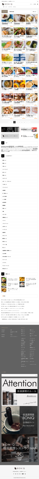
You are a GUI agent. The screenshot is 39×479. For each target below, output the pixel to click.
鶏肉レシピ (18, 38)
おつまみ (27, 146)
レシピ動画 (4, 199)
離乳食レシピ (5, 238)
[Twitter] (15, 473)
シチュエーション (5, 223)
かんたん (14, 147)
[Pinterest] (19, 473)
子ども (7, 150)
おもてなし (30, 146)
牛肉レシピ (4, 166)
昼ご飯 (19, 150)
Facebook (3, 334)
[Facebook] (13, 473)
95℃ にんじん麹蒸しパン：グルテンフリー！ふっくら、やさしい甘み (12, 308)
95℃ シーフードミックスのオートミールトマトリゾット (10, 310)
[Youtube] (22, 473)
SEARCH (37, 1)
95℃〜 (11, 25)
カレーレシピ (5, 259)
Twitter (11, 334)
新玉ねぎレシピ (5, 268)
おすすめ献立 (5, 196)
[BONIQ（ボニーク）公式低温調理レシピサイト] (7, 4)
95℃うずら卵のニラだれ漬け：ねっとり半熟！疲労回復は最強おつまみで (13, 299)
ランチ (31, 149)
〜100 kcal (21, 25)
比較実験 (6, 104)
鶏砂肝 (15, 104)
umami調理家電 (9, 146)
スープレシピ (5, 229)
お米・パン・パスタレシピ (5, 38)
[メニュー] (37, 4)
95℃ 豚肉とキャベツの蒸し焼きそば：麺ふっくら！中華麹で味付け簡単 (12, 304)
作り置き (4, 150)
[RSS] (25, 473)
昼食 (21, 150)
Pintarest (3, 336)
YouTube (3, 331)
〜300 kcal (24, 51)
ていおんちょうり (26, 147)
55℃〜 (33, 104)
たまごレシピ (22, 38)
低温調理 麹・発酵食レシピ (33, 64)
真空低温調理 (26, 150)
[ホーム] (3, 6)
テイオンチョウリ (19, 149)
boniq (3, 146)
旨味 (15, 150)
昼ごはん (17, 150)
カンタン (11, 149)
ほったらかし (31, 147)
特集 (3, 211)
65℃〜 (12, 104)
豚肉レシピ (3, 117)
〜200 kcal (24, 25)
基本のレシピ (7, 51)
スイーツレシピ (4, 25)
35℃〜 (21, 117)
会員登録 (35, 4)
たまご (19, 147)
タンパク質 (14, 149)
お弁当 (3, 147)
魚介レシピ (27, 38)
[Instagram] (17, 473)
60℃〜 (11, 51)
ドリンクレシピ (5, 187)
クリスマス (4, 262)
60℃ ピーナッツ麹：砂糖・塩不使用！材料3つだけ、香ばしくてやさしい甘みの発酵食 (15, 314)
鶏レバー (3, 104)
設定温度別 (4, 202)
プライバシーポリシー (13, 336)
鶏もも (27, 117)
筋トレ (31, 150)
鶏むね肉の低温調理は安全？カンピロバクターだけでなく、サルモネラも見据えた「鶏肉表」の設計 (17, 312)
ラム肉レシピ (5, 184)
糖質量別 (4, 205)
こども (17, 147)
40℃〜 (19, 51)
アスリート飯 (5, 244)
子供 (9, 150)
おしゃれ (24, 146)
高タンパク (4, 151)
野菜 (2, 151)
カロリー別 (4, 214)
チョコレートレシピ (6, 265)
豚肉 (36, 150)
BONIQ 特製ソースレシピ (7, 256)
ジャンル (4, 220)
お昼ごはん (6, 147)
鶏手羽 (15, 38)
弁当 (13, 150)
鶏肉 (9, 151)
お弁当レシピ (5, 226)
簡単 (33, 150)
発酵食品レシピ (5, 217)
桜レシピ (4, 247)
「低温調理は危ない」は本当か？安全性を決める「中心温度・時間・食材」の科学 (14, 319)
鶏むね (27, 104)
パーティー (24, 149)
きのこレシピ (5, 235)
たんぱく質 (21, 147)
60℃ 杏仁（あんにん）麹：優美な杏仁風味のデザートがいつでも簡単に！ (13, 306)
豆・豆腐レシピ (5, 193)
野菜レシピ (8, 25)
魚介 (7, 151)
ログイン (31, 4)
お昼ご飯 (10, 147)
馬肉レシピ (4, 208)
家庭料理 (4, 232)
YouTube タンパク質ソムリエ (14, 332)
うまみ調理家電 (18, 146)
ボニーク (28, 149)
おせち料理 (4, 253)
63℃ (6, 117)
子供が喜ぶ (11, 150)
